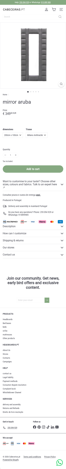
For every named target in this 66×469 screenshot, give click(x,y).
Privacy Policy (50, 457)
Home (5, 95)
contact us (7, 373)
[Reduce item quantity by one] (5, 155)
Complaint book (9, 389)
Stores (5, 354)
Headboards (7, 319)
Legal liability (8, 377)
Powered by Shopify (11, 460)
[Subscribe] (47, 300)
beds (5, 327)
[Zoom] (61, 84)
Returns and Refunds (11, 408)
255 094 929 (24, 2)
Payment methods (10, 381)
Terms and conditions (32, 457)
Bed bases (7, 323)
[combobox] (33, 16)
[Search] (60, 16)
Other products (9, 338)
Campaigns (7, 361)
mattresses (7, 334)
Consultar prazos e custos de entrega (22, 195)
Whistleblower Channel (12, 392)
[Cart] (54, 9)
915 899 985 (46, 2)
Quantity (6, 149)
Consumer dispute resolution (14, 385)
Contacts (6, 358)
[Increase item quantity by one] (15, 155)
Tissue (29, 129)
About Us (6, 350)
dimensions (8, 129)
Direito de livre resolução (13, 412)
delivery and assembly (12, 404)
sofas (5, 331)
